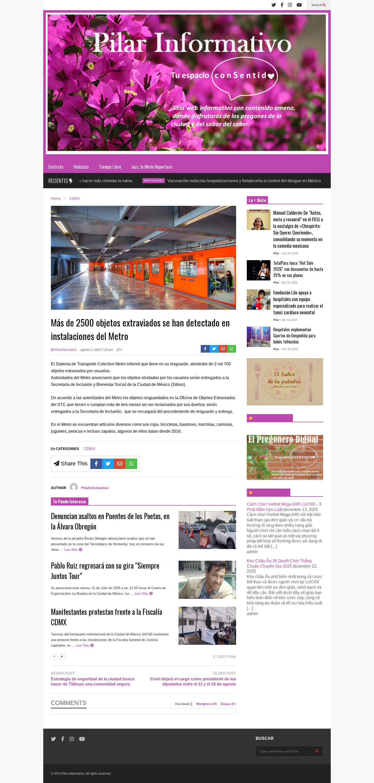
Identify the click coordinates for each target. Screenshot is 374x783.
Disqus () (228, 704)
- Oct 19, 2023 (289, 349)
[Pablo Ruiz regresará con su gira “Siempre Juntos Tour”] (207, 580)
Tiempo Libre (110, 166)
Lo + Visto (257, 200)
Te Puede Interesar (69, 501)
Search (317, 5)
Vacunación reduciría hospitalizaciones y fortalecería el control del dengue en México (208, 181)
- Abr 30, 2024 (288, 319)
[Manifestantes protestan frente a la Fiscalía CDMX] (207, 626)
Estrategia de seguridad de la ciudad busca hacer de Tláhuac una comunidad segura (92, 681)
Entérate (55, 166)
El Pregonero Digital (270, 493)
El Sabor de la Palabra (272, 418)
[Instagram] (290, 5)
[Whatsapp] (231, 349)
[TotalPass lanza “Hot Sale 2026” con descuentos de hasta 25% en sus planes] (258, 270)
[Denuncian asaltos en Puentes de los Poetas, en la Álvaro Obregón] (207, 530)
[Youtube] (299, 5)
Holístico (81, 166)
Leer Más (71, 550)
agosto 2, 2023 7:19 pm (96, 350)
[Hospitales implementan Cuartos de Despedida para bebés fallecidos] (258, 337)
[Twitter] (273, 5)
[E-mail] (223, 349)
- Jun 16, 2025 (289, 253)
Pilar (276, 253)
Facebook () (184, 704)
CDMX (300, 180)
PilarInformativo (65, 350)
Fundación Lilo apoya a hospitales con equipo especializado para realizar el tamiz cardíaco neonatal (298, 302)
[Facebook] (282, 5)
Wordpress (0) (207, 704)
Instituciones (118, 180)
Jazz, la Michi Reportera (151, 166)
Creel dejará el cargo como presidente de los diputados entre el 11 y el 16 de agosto (193, 681)
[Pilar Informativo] (187, 85)
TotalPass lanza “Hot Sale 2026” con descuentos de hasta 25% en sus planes (298, 269)
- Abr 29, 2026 (288, 282)
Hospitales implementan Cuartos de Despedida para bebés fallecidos (294, 335)
